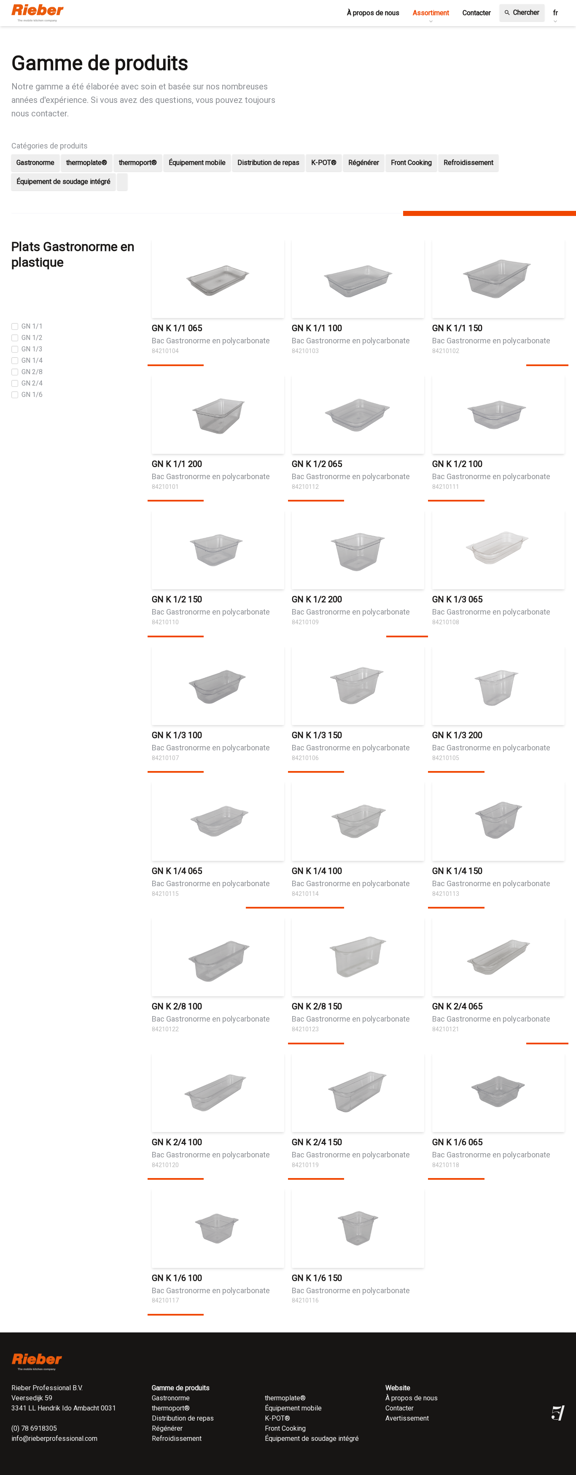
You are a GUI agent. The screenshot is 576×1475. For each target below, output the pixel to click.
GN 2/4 (32, 383)
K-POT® (323, 163)
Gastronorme (35, 163)
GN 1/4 (32, 360)
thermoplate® (86, 163)
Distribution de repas (268, 163)
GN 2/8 (32, 372)
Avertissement (407, 1418)
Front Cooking (411, 163)
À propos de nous (411, 1398)
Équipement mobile (197, 163)
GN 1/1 (32, 326)
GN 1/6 (32, 395)
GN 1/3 (32, 349)
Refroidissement (468, 163)
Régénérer (363, 163)
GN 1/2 (32, 338)
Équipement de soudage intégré (63, 182)
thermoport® (138, 163)
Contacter (399, 1408)
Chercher (521, 12)
